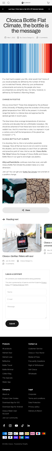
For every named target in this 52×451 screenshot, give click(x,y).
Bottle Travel (7, 365)
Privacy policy (33, 407)
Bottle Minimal (7, 369)
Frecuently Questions (36, 361)
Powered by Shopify (21, 444)
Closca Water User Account (9, 412)
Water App (6, 382)
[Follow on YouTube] (16, 425)
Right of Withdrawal (36, 365)
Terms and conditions (36, 398)
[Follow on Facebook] (4, 425)
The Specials (7, 378)
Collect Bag (6, 374)
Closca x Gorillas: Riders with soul (17, 256)
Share (27, 210)
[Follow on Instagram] (10, 425)
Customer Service (35, 349)
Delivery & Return (35, 411)
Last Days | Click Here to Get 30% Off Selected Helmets (26, 9)
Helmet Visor (7, 353)
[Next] (49, 9)
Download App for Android (12, 407)
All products (6, 349)
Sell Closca (32, 369)
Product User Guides (10, 398)
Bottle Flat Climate (30, 172)
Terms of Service (18, 285)
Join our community (10, 418)
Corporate (32, 394)
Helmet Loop (7, 357)
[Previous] (2, 9)
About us (5, 394)
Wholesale (32, 374)
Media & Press (34, 357)
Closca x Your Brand (36, 353)
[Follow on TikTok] (22, 425)
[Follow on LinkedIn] (28, 425)
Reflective (6, 361)
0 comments (43, 37)
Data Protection (34, 402)
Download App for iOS (11, 402)
